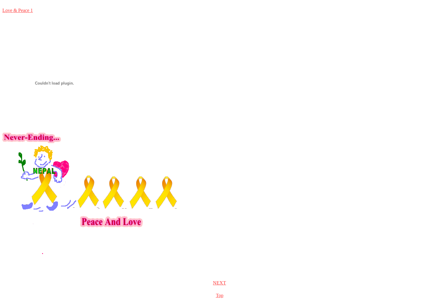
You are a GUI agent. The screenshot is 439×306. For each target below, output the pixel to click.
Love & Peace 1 (17, 10)
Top (219, 295)
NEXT (219, 282)
